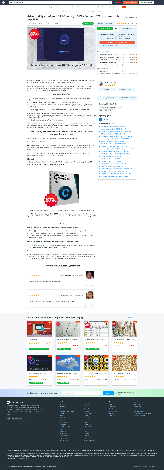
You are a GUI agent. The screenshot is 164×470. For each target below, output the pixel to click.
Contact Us (112, 415)
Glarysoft (87, 422)
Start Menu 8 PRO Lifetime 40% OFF (112, 166)
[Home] (60, 12)
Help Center (137, 404)
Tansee (86, 431)
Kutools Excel (113, 7)
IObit (119, 107)
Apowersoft (87, 438)
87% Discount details (35, 23)
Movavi (86, 406)
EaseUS (71, 7)
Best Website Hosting (115, 409)
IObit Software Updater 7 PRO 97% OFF (113, 164)
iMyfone (86, 420)
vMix (39, 7)
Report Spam (137, 406)
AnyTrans (62, 420)
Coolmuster (60, 7)
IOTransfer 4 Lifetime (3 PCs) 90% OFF (113, 134)
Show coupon (106, 28)
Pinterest (24, 418)
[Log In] (162, 2)
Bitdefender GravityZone (98, 7)
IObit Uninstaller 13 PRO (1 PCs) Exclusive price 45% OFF (118, 159)
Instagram (8, 418)
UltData (62, 415)
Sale (124, 7)
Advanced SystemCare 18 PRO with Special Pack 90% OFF (118, 149)
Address (111, 413)
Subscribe (108, 393)
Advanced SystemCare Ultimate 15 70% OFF (115, 139)
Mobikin (86, 433)
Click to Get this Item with (117, 42)
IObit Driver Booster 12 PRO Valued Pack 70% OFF (117, 174)
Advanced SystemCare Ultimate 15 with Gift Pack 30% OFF (118, 169)
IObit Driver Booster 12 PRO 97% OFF (113, 126)
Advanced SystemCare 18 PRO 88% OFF (113, 129)
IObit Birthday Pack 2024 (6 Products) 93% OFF (116, 131)
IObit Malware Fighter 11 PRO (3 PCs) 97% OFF (115, 151)
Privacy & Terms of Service (21, 458)
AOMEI (86, 415)
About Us (111, 404)
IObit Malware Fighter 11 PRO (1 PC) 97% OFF (115, 154)
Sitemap (136, 409)
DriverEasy (49, 7)
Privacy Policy (119, 394)
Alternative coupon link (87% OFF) (110, 46)
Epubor (86, 435)
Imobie (86, 429)
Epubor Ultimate (64, 435)
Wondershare (82, 7)
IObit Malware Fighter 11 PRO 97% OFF (113, 144)
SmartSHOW (63, 424)
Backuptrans (88, 427)
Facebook (12, 418)
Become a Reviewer (139, 415)
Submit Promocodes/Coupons (142, 413)
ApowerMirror (64, 440)
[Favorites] (157, 2)
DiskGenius (63, 431)
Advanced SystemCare (106, 111)
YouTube (16, 418)
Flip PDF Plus (63, 433)
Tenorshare (87, 409)
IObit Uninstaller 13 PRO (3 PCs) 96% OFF (114, 171)
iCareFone (63, 413)
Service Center (113, 411)
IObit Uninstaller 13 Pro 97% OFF (111, 161)
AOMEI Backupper (65, 427)
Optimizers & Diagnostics (107, 107)
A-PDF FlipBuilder (89, 440)
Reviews (57, 23)
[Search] (110, 2)
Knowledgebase (138, 411)
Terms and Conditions (131, 394)
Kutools (86, 404)
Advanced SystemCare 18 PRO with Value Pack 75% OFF (118, 146)
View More (131, 317)
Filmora (62, 404)
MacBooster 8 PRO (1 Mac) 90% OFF (112, 141)
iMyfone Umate (64, 429)
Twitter (20, 418)
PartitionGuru (64, 422)
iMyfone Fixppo (64, 438)
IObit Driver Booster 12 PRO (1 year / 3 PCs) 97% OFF (117, 136)
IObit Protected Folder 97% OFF (111, 156)
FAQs (48, 23)
